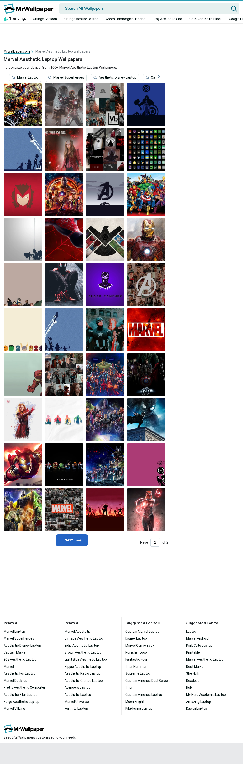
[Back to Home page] (30, 8)
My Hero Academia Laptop (206, 694)
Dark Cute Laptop (199, 645)
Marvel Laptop (28, 77)
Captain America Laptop (143, 694)
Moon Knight (134, 702)
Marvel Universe (77, 702)
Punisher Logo (136, 652)
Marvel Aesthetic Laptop (205, 659)
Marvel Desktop (15, 680)
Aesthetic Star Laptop (20, 694)
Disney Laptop (136, 638)
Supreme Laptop (138, 673)
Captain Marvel (15, 652)
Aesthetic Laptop (78, 694)
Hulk (189, 687)
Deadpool (193, 680)
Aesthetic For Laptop (20, 673)
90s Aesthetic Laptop (20, 659)
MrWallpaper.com (17, 51)
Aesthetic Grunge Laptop (84, 680)
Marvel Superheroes (68, 77)
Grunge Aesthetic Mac (81, 19)
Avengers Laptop (77, 687)
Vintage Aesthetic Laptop (84, 638)
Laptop (191, 631)
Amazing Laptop (198, 702)
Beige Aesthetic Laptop (21, 702)
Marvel (9, 666)
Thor (129, 687)
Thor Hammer (136, 666)
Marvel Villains (14, 708)
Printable (193, 652)
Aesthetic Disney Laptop (117, 77)
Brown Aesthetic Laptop (83, 652)
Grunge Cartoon (45, 19)
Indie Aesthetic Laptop (82, 645)
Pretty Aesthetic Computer (24, 687)
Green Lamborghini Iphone (125, 19)
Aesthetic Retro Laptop (82, 673)
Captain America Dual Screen (147, 680)
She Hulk (192, 673)
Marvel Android (197, 638)
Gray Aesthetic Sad (167, 19)
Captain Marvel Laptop (142, 631)
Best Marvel (195, 666)
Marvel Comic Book (139, 645)
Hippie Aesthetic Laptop (83, 666)
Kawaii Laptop (196, 708)
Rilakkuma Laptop (138, 708)
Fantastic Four (136, 659)
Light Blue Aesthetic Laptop (86, 659)
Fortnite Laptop (76, 708)
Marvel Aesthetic (78, 631)
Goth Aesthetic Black (205, 19)
